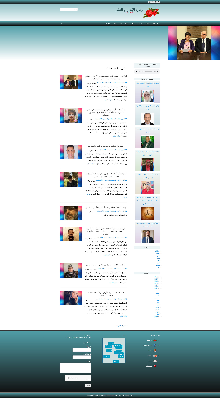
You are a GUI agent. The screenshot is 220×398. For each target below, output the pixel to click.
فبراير (157, 312)
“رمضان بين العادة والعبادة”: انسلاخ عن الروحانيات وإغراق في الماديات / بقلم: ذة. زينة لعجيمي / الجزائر (147, 201)
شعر (132, 23)
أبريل (157, 307)
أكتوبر (157, 295)
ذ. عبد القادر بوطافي (110, 211)
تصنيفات (149, 355)
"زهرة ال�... (110, 352)
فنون (114, 23)
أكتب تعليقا (99, 82)
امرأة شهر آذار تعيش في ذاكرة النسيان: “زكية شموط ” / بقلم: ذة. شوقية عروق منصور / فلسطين (105, 112)
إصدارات (107, 23)
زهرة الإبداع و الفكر (129, 9)
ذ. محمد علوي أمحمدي (109, 180)
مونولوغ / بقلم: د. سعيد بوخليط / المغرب (105, 146)
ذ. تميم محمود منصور (110, 82)
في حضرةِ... (112, 354)
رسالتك (88, 361)
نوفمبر (157, 293)
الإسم (89, 347)
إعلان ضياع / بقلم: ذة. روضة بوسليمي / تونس (105, 265)
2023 (156, 283)
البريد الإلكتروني (86, 354)
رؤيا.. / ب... (113, 349)
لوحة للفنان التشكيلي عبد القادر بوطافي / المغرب (105, 207)
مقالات (147, 23)
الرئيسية (155, 23)
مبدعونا (150, 350)
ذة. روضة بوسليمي (110, 268)
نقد (121, 23)
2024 (156, 281)
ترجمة (140, 23)
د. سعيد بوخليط (111, 149)
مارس (157, 309)
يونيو (158, 302)
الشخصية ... (109, 347)
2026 (156, 276)
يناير (158, 314)
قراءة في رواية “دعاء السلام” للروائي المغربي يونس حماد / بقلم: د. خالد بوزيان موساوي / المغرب (105, 231)
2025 (156, 279)
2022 (156, 286)
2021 (156, 288)
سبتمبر (157, 297)
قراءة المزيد (108, 100)
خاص (158, 256)
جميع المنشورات (147, 345)
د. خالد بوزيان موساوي (109, 237)
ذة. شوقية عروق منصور (109, 118)
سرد (126, 23)
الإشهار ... (117, 342)
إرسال (88, 385)
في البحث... (115, 352)
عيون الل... (110, 355)
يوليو (157, 300)
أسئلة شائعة (149, 366)
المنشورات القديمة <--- (120, 326)
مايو (158, 304)
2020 (156, 316)
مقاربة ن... (119, 348)
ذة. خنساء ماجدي (111, 299)
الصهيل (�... (109, 345)
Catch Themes (110, 395)
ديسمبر (157, 290)
